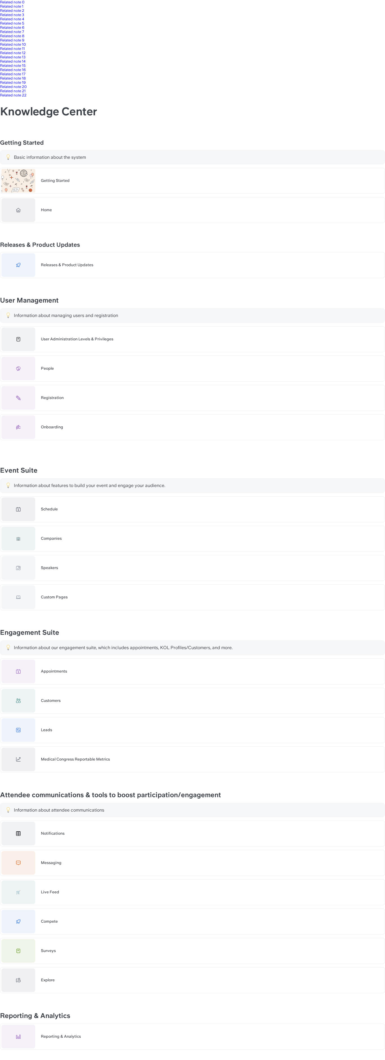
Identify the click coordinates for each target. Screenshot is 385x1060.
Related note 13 (13, 57)
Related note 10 (13, 44)
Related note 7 (12, 32)
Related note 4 (12, 19)
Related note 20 (13, 87)
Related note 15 (13, 65)
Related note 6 (12, 27)
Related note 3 (12, 15)
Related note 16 (13, 70)
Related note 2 (12, 10)
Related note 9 (12, 40)
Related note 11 (12, 49)
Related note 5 (12, 23)
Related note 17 (12, 74)
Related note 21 (13, 91)
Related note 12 (13, 53)
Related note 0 (12, 2)
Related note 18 (13, 78)
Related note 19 (13, 82)
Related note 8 (12, 36)
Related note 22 (13, 95)
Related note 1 (11, 6)
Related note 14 (13, 61)
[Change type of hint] (8, 157)
